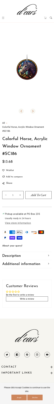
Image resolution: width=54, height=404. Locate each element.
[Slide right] (32, 111)
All (3, 123)
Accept (19, 397)
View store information (18, 223)
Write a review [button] (27, 299)
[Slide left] (21, 111)
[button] (3, 17)
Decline (35, 397)
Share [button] (9, 183)
